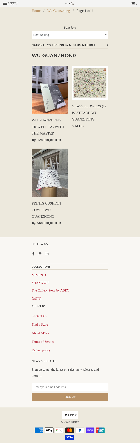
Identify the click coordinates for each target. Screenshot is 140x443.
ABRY (75, 421)
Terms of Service (43, 341)
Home (36, 11)
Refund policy (41, 350)
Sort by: (70, 27)
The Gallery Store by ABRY (50, 290)
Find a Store (40, 324)
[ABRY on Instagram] (40, 254)
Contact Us (39, 316)
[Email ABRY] (47, 254)
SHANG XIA (41, 283)
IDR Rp (70, 415)
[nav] (10, 3)
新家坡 (37, 298)
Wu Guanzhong (58, 11)
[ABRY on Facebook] (34, 254)
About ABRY (41, 333)
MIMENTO (39, 275)
